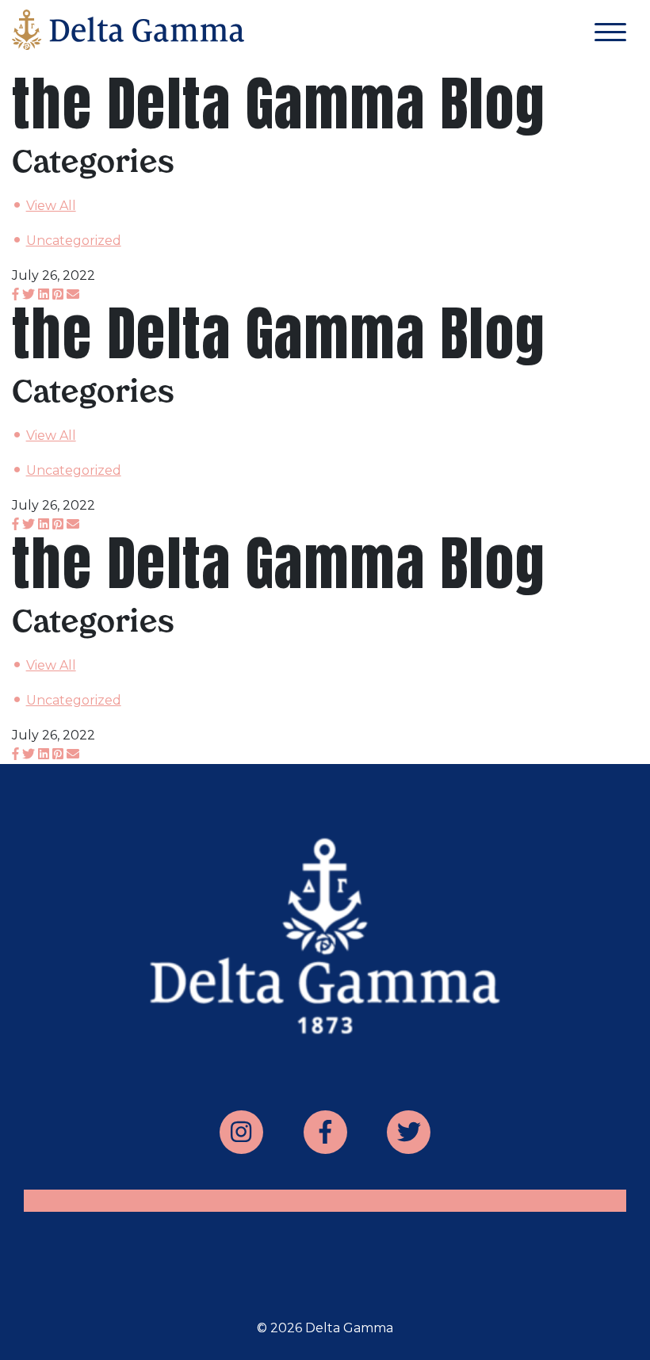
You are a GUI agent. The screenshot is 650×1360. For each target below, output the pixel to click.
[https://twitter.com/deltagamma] (408, 1132)
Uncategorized (73, 240)
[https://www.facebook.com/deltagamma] (325, 1132)
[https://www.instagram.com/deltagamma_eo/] (241, 1132)
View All (51, 205)
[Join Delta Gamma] (128, 33)
